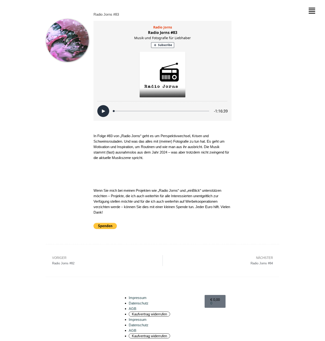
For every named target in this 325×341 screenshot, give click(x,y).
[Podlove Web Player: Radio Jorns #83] (162, 71)
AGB (132, 309)
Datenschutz (138, 303)
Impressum (138, 298)
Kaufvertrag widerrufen (149, 314)
